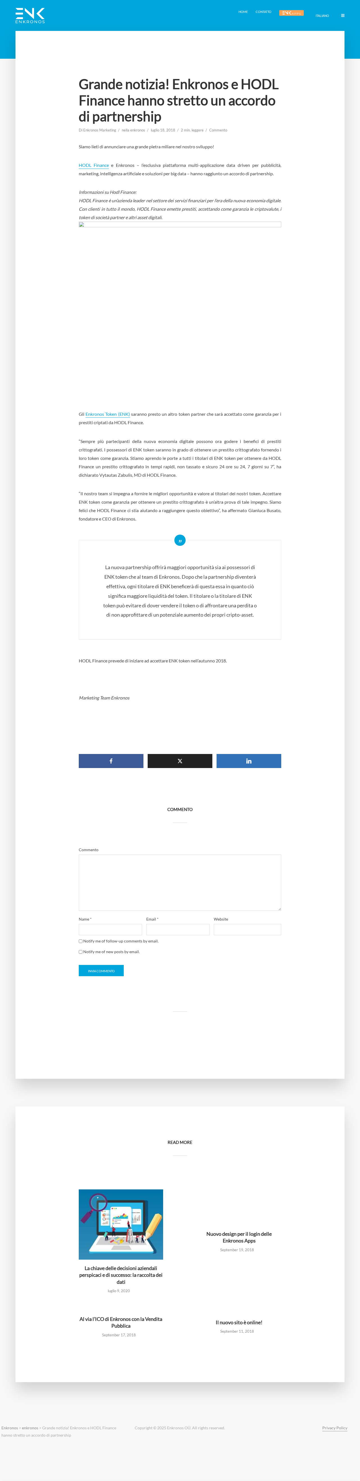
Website (221, 919)
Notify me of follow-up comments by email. (121, 941)
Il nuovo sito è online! (239, 1322)
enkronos (137, 130)
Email (152, 919)
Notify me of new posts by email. (111, 952)
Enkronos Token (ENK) (108, 414)
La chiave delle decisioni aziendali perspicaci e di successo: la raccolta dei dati (121, 1275)
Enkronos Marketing (99, 130)
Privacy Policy (334, 1427)
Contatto (263, 11)
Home (243, 11)
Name (85, 919)
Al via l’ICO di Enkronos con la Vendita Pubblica (121, 1322)
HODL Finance (94, 165)
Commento (218, 130)
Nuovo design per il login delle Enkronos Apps (239, 1237)
